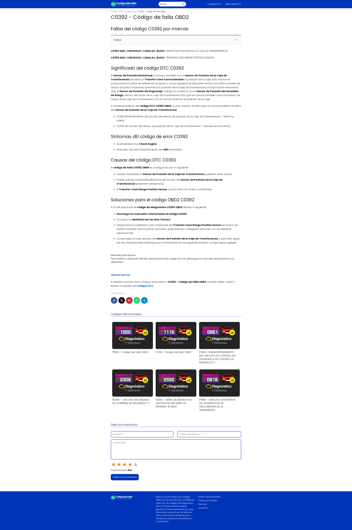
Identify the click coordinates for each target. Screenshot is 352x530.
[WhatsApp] (137, 300)
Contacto (203, 508)
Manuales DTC (233, 4)
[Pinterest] (129, 300)
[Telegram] (144, 300)
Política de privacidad (209, 496)
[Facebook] (114, 300)
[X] (121, 300)
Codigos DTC (214, 4)
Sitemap (202, 504)
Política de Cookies (207, 500)
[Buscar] (183, 4)
